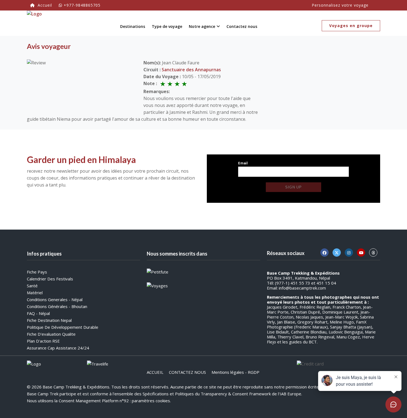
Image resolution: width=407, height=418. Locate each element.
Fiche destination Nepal (49, 320)
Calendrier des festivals (50, 279)
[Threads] (373, 252)
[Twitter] (337, 252)
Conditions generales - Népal (55, 299)
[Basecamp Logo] (34, 22)
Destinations (132, 26)
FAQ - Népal (38, 313)
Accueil (44, 5)
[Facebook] (324, 252)
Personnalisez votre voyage (340, 5)
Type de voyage (167, 26)
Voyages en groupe (351, 25)
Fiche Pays (37, 272)
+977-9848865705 (82, 5)
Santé (32, 285)
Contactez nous (241, 26)
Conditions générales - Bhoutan (57, 306)
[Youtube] (361, 252)
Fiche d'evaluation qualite (51, 334)
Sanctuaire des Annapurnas (191, 70)
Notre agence (202, 26)
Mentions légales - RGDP (235, 372)
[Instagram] (349, 252)
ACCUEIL (155, 372)
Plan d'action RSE (43, 341)
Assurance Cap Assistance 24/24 (58, 348)
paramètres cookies (151, 400)
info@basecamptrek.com (302, 288)
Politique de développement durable (62, 327)
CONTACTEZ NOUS (187, 372)
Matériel (35, 292)
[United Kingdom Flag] (375, 3)
